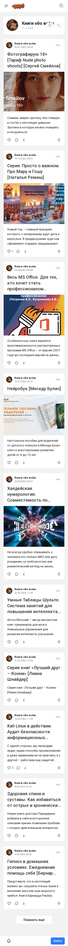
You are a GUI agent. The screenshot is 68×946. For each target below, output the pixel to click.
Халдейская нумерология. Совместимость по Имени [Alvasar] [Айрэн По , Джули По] (31, 500)
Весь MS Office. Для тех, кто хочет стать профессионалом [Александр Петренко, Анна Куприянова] (32, 289)
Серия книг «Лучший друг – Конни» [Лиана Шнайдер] (33, 673)
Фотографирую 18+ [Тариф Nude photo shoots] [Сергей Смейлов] (33, 60)
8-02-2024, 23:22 (23, 786)
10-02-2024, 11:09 (24, 718)
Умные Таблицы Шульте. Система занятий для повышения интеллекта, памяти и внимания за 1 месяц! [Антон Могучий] (33, 611)
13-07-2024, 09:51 (24, 381)
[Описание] (49, 25)
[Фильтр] (58, 25)
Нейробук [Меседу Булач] (34, 388)
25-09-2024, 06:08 (24, 270)
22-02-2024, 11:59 (24, 592)
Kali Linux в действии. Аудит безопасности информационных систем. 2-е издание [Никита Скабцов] (29, 737)
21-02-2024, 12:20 (24, 660)
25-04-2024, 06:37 (24, 481)
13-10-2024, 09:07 (24, 158)
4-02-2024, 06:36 (23, 854)
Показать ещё (34, 920)
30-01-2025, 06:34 (24, 47)
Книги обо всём (25, 43)
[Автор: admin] (23, 140)
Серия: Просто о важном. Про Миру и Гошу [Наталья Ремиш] (33, 171)
